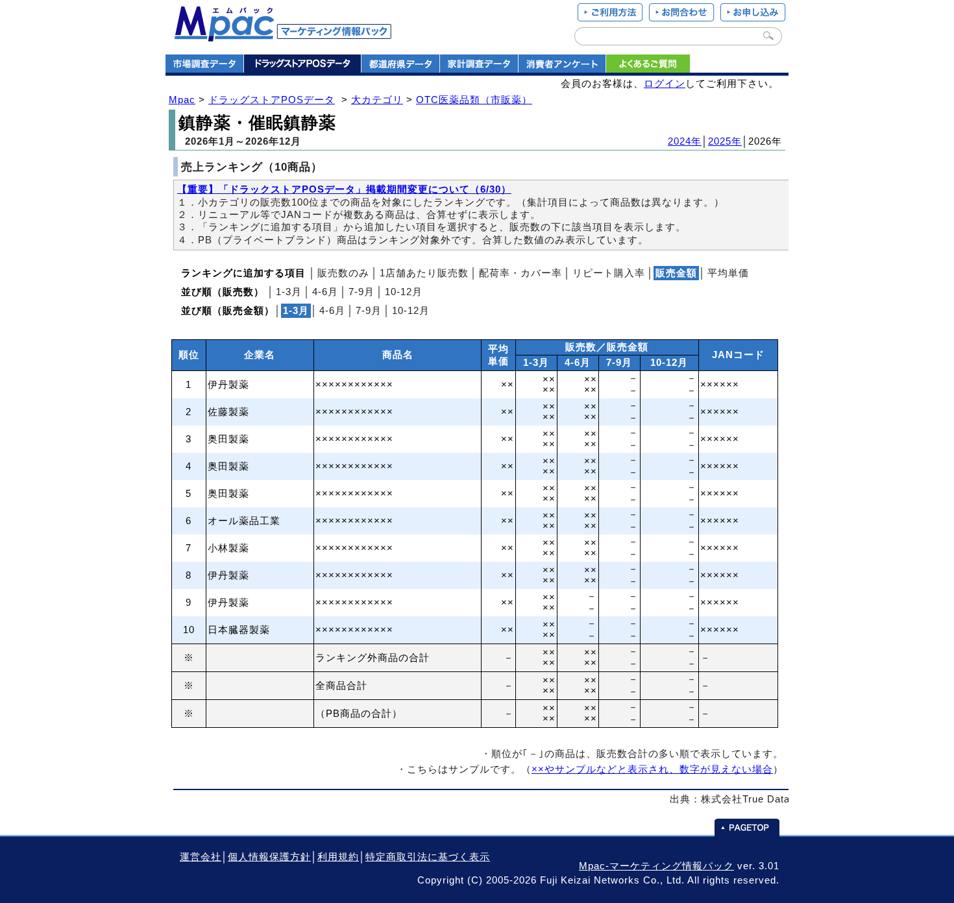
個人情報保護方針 (269, 857)
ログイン (664, 83)
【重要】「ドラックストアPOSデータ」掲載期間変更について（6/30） (344, 189)
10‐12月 (403, 292)
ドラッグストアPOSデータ (271, 100)
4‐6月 (325, 292)
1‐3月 (289, 292)
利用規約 (338, 857)
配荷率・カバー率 (520, 273)
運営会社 (200, 857)
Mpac (182, 100)
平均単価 (728, 273)
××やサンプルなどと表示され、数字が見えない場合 (652, 769)
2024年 (685, 141)
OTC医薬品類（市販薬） (474, 100)
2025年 (725, 141)
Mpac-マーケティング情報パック (656, 866)
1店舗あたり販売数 (424, 273)
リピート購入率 (608, 273)
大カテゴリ (377, 100)
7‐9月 (361, 292)
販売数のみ (343, 273)
